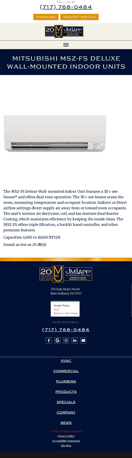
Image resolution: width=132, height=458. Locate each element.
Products (66, 391)
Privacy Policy (66, 436)
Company (66, 412)
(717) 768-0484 (66, 6)
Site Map (66, 445)
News (66, 422)
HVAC (66, 360)
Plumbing (66, 381)
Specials (66, 402)
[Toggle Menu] (66, 44)
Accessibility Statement (66, 440)
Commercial (66, 371)
